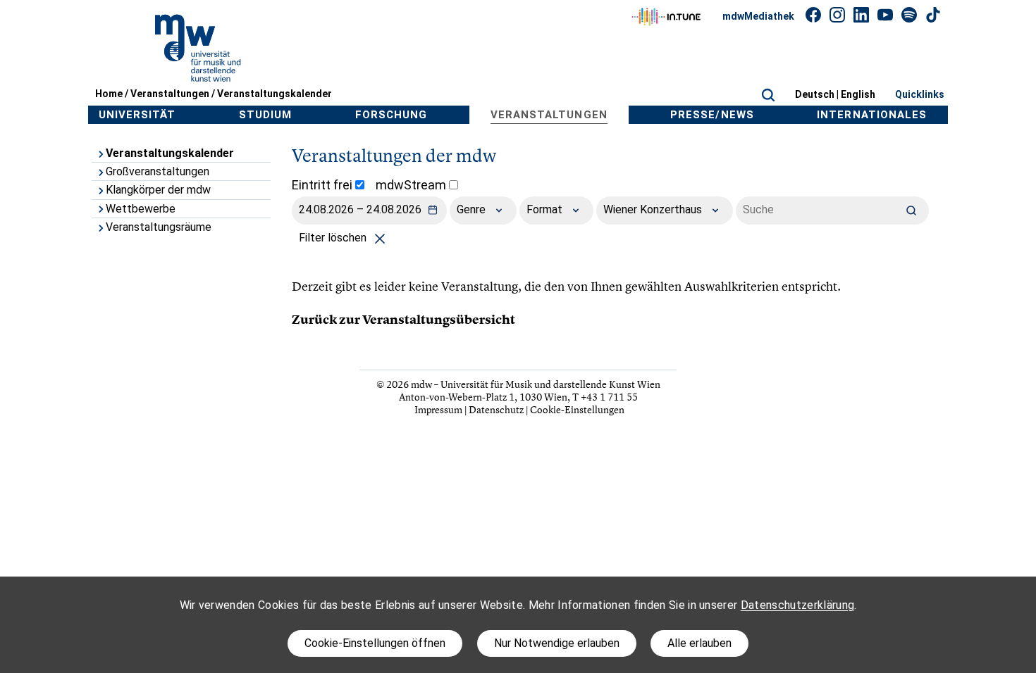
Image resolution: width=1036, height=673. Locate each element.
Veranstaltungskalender (274, 93)
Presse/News (712, 114)
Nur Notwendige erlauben (556, 643)
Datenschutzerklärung (797, 605)
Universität (137, 114)
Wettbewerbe (140, 208)
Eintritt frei (323, 184)
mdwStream (412, 184)
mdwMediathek (758, 16)
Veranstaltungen (169, 93)
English (858, 94)
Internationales (872, 114)
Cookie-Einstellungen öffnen (374, 643)
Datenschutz (496, 409)
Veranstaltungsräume (158, 227)
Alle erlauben (699, 643)
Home (109, 93)
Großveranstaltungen (157, 171)
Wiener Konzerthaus (654, 209)
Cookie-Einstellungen (577, 409)
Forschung (391, 114)
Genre (472, 209)
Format (545, 209)
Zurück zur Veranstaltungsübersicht (403, 319)
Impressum (438, 409)
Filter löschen (334, 237)
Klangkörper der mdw (158, 189)
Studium (265, 114)
